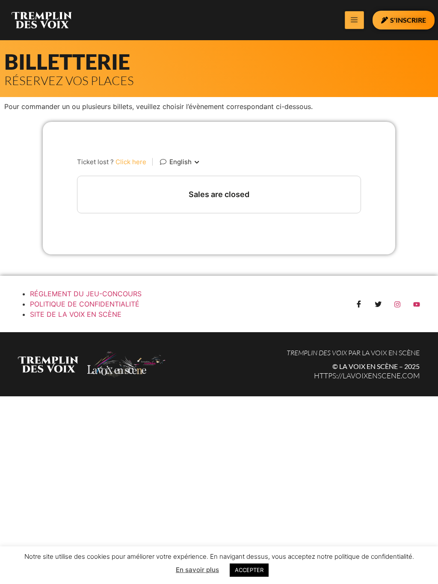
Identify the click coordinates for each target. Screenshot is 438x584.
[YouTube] (416, 304)
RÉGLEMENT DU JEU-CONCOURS (86, 293)
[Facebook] (358, 304)
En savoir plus (197, 570)
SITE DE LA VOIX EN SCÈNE (75, 314)
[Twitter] (378, 304)
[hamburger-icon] (354, 20)
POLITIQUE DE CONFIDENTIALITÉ (84, 304)
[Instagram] (397, 304)
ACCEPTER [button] (249, 569)
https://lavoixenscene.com (367, 375)
